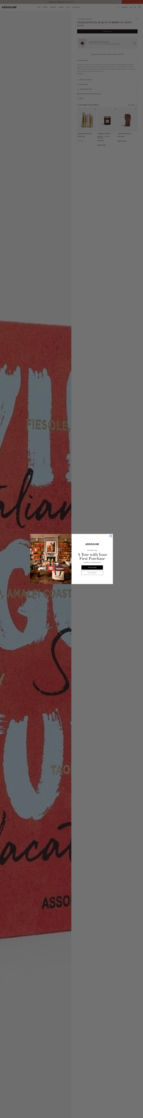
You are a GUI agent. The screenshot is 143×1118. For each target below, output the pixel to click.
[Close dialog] (111, 536)
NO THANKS (92, 573)
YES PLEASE (92, 567)
